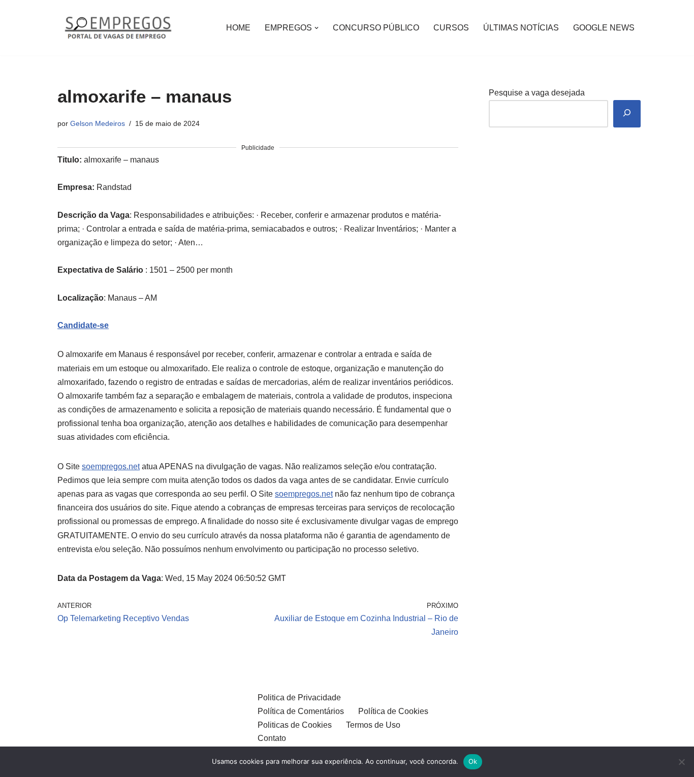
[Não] (681, 762)
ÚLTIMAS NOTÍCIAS (521, 27)
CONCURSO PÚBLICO (376, 27)
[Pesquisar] (627, 114)
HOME (238, 27)
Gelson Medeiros (97, 123)
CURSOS (451, 27)
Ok (473, 761)
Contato (272, 738)
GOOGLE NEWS (604, 27)
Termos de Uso (373, 725)
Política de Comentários (301, 711)
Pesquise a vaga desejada (537, 92)
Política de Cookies (393, 711)
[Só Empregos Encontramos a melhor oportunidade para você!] (117, 27)
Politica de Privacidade (299, 697)
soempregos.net (111, 466)
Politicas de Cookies (295, 725)
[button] (316, 28)
